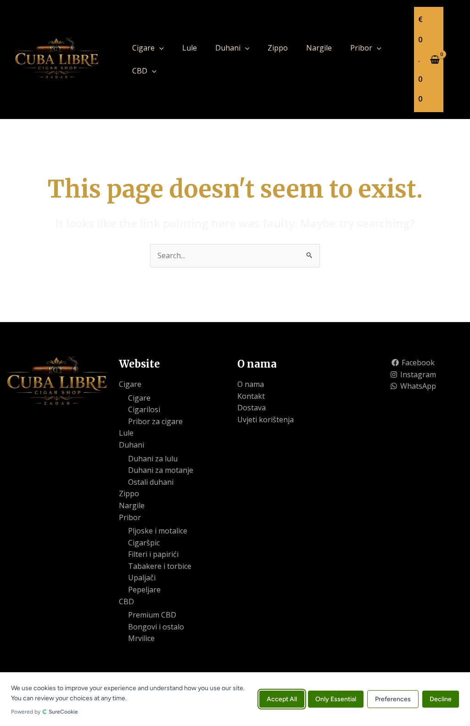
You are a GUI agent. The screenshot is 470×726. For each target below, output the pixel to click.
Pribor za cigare (155, 421)
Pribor (361, 48)
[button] (159, 48)
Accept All (282, 699)
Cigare (143, 48)
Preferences (393, 699)
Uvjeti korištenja (265, 419)
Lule (189, 48)
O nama (250, 384)
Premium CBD (152, 615)
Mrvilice (141, 638)
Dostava (251, 408)
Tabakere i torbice (159, 566)
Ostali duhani (150, 482)
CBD (139, 71)
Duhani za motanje (160, 470)
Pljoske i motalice (157, 531)
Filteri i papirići (153, 554)
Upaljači (142, 578)
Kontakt (251, 396)
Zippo (278, 48)
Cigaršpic (144, 543)
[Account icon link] (457, 59)
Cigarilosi (144, 409)
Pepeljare (144, 589)
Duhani (228, 48)
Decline (441, 699)
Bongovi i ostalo (156, 627)
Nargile (319, 48)
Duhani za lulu (153, 459)
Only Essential (335, 699)
